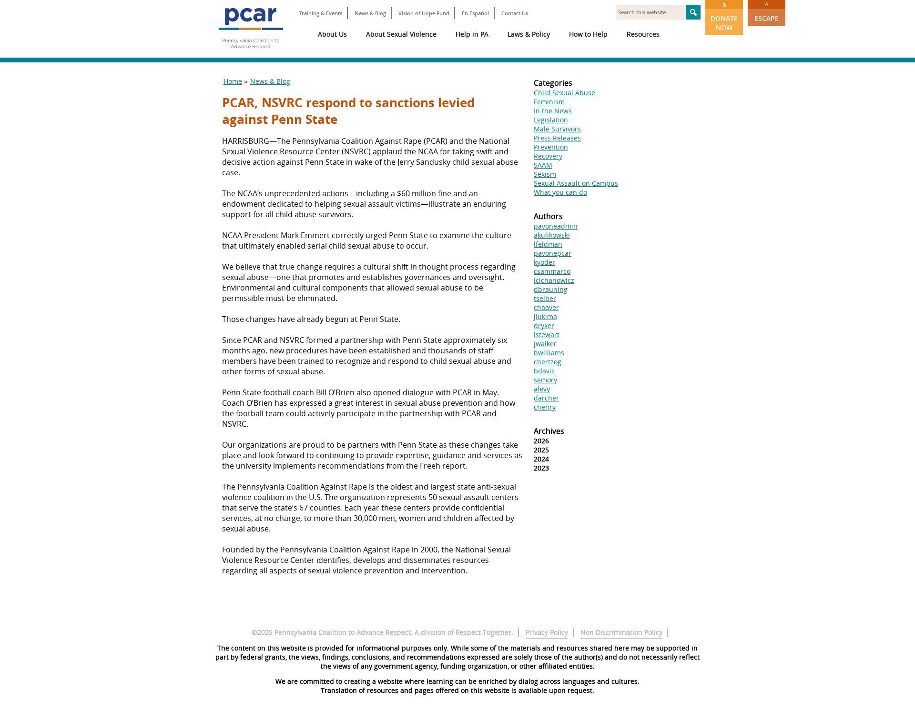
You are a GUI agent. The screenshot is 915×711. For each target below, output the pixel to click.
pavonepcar (552, 253)
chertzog (547, 361)
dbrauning (551, 289)
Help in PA (472, 34)
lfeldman (548, 244)
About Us (332, 34)
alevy (542, 388)
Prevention (551, 146)
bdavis (544, 370)
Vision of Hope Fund (423, 13)
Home (233, 81)
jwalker (545, 343)
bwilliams (549, 352)
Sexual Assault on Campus (576, 183)
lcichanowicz (554, 280)
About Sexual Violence (401, 34)
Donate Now (724, 16)
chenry (545, 406)
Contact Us (514, 13)
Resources (643, 34)
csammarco (552, 271)
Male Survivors (557, 128)
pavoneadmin (556, 225)
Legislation (551, 119)
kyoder (544, 262)
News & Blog (370, 13)
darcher (546, 397)
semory (545, 379)
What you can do (560, 192)
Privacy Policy (547, 632)
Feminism (549, 101)
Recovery (548, 155)
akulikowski (552, 235)
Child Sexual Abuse (564, 92)
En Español (475, 13)
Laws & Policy (529, 34)
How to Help (588, 34)
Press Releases (557, 137)
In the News (553, 110)
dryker (544, 325)
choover (546, 307)
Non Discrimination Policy (621, 632)
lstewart (546, 334)
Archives (549, 431)
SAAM (543, 165)
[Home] (250, 52)
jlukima (545, 316)
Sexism (545, 174)
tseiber (545, 298)
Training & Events (320, 13)
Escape (766, 11)
